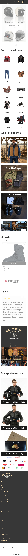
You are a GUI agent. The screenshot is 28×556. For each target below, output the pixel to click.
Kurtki (21, 66)
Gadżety (21, 112)
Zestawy (21, 127)
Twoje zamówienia (5, 511)
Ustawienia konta (5, 513)
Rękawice (21, 82)
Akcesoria (7, 127)
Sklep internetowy (13, 554)
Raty (2, 530)
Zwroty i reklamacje (5, 523)
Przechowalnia (4, 516)
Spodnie (7, 82)
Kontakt (3, 485)
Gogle (21, 97)
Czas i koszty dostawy (6, 501)
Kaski (7, 66)
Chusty (7, 112)
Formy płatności (4, 499)
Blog (2, 487)
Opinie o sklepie (4, 540)
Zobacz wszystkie (5, 240)
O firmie (3, 489)
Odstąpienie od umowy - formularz (8, 526)
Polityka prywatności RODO (7, 538)
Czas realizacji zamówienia (7, 503)
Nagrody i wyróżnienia (6, 491)
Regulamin (3, 528)
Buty (7, 97)
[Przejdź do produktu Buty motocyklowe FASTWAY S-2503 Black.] (14, 253)
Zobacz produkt (14, 263)
